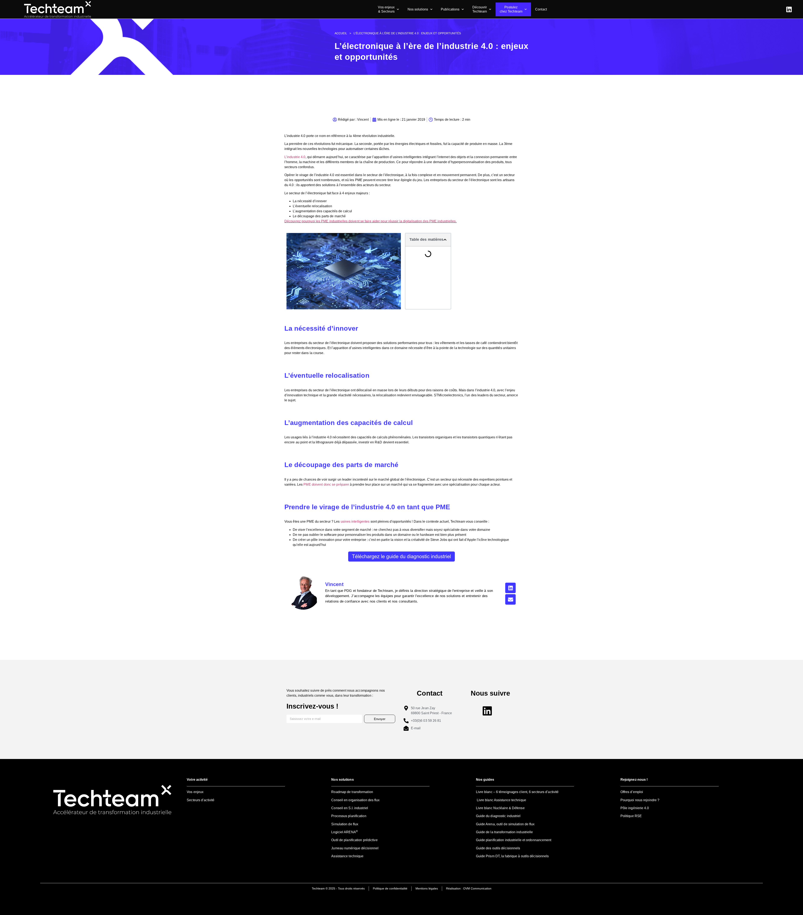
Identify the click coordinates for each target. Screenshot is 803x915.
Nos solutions (418, 9)
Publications (450, 9)
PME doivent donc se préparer (326, 484)
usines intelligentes (355, 521)
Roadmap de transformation (352, 792)
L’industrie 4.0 (295, 157)
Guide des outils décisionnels (498, 848)
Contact (541, 9)
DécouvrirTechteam (479, 9)
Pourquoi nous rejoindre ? (640, 800)
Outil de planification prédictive (354, 840)
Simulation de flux (344, 824)
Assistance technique (347, 856)
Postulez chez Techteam (511, 9)
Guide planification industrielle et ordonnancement (513, 840)
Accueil (341, 33)
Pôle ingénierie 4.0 (634, 808)
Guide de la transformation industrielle (504, 832)
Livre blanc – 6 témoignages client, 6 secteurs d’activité (517, 792)
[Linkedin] (510, 588)
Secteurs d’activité (200, 800)
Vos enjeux (195, 792)
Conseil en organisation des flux (355, 800)
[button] (445, 239)
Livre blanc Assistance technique (501, 800)
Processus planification (348, 816)
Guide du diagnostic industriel (498, 816)
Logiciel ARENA (344, 832)
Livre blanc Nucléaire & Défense (500, 808)
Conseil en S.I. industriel (349, 808)
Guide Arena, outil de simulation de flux (505, 824)
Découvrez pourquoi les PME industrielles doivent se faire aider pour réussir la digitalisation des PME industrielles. (370, 221)
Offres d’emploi (631, 792)
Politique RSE (631, 816)
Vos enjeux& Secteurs (386, 9)
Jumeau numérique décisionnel (354, 848)
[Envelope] (510, 599)
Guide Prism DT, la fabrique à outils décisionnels (512, 856)
